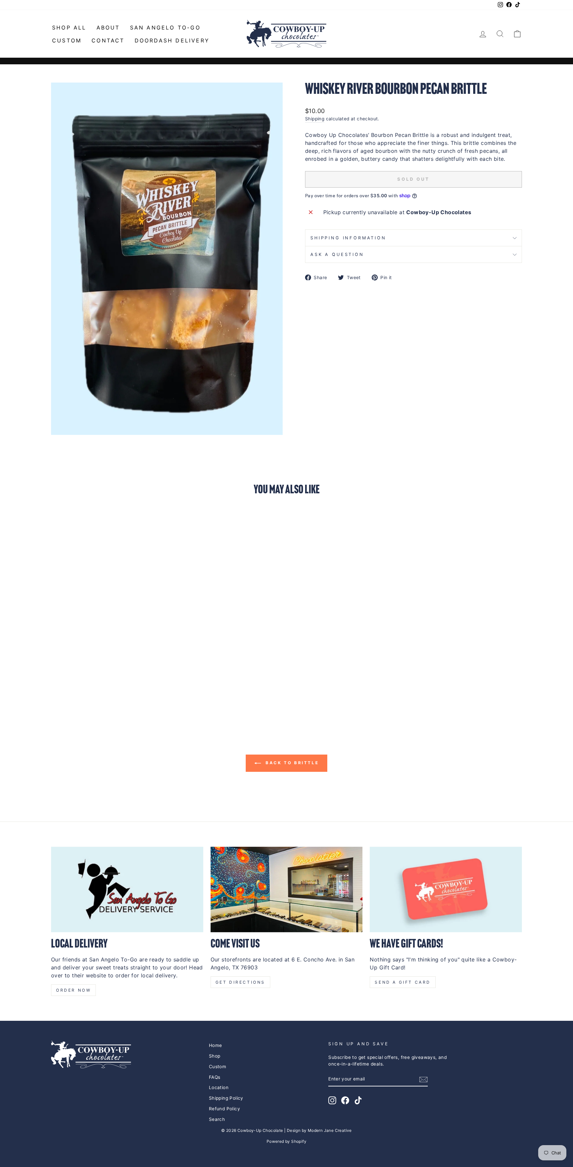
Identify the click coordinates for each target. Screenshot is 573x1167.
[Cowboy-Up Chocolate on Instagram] (332, 1100)
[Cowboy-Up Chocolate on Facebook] (345, 1100)
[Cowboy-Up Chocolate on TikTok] (358, 1100)
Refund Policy (224, 1108)
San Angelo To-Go (165, 27)
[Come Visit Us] (287, 889)
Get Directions (240, 982)
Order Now (73, 990)
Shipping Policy (226, 1098)
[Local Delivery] (127, 889)
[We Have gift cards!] (446, 889)
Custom (67, 40)
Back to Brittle (291, 762)
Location (218, 1087)
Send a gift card (403, 982)
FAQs (215, 1077)
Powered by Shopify (286, 1141)
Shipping (314, 118)
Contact (108, 40)
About (108, 27)
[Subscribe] (423, 1079)
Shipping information (348, 237)
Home (215, 1045)
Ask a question (337, 254)
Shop (215, 1056)
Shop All (69, 27)
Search (217, 1119)
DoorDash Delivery (172, 40)
